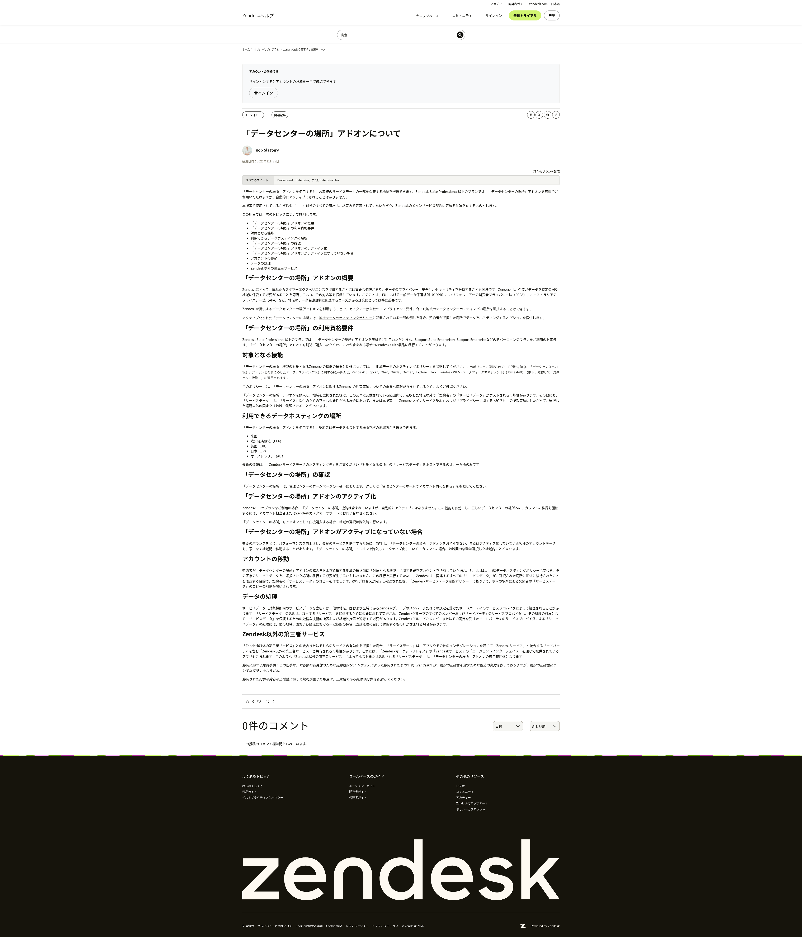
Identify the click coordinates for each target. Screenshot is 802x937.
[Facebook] (547, 115)
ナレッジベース (427, 15)
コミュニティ (462, 15)
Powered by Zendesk (545, 926)
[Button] (247, 701)
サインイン (493, 15)
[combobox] (508, 726)
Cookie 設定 (334, 925)
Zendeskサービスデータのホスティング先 (300, 464)
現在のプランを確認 (546, 171)
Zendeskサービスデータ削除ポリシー (440, 581)
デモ (551, 15)
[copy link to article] (556, 115)
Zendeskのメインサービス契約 (418, 205)
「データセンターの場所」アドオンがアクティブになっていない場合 (302, 253)
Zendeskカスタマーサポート (317, 512)
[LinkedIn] (531, 115)
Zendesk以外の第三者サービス (274, 268)
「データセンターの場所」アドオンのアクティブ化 (289, 248)
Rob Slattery (267, 150)
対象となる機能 (262, 233)
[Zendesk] (401, 869)
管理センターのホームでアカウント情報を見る (417, 486)
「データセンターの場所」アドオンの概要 (282, 222)
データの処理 (261, 263)
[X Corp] (539, 115)
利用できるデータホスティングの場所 (279, 238)
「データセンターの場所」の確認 (276, 243)
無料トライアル (525, 15)
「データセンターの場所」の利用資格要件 (282, 227)
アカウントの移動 (264, 258)
